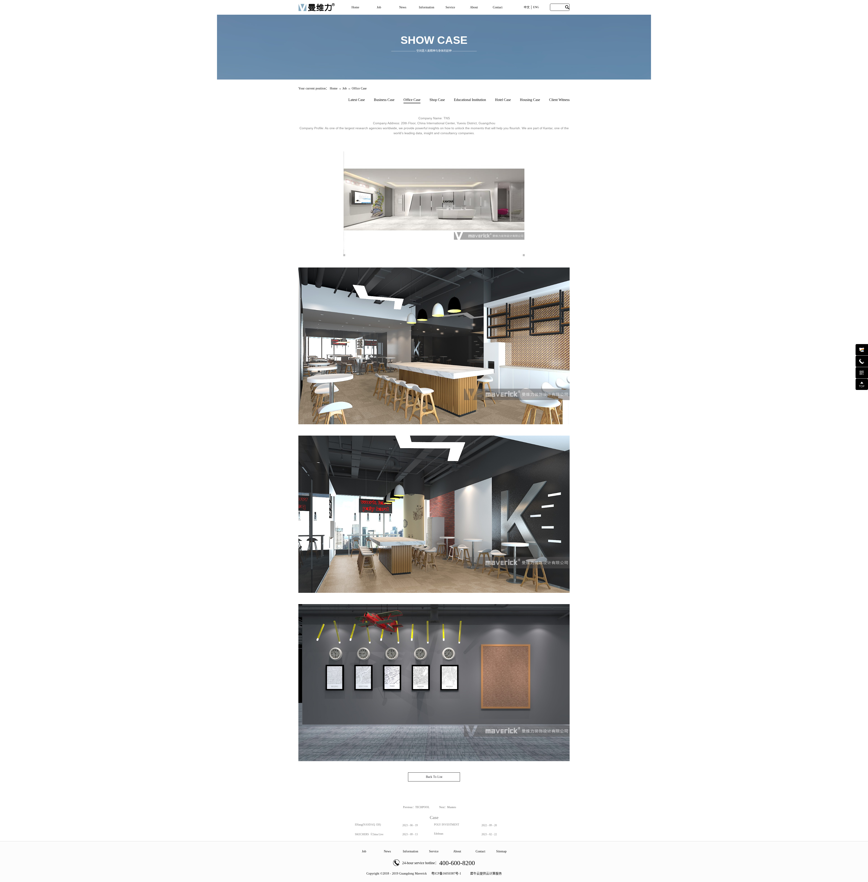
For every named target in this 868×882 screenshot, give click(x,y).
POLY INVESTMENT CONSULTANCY (446, 826)
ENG (536, 7)
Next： (447, 807)
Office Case (359, 88)
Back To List (434, 777)
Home (355, 7)
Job (344, 88)
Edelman (438, 833)
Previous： (416, 807)
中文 (527, 7)
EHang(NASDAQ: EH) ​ (368, 824)
